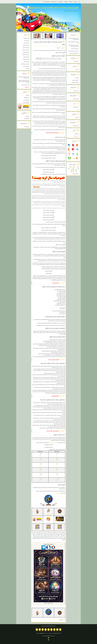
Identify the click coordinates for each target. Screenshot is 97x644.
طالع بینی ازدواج (75, 99)
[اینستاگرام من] (51, 629)
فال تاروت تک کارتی (26, 45)
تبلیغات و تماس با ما (46, 1)
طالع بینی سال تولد (75, 173)
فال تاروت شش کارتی (25, 54)
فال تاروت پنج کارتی (26, 52)
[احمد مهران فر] (60, 36)
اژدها (40, 456)
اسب (57, 471)
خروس (40, 466)
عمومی (59, 619)
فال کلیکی (76, 117)
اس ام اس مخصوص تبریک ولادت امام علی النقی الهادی (73, 38)
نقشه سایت (44, 636)
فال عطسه (27, 116)
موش (40, 471)
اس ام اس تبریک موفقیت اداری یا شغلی (73, 42)
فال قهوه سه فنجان (75, 80)
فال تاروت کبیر (26, 40)
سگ (40, 481)
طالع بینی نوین (27, 118)
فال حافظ (75, 1)
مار (56, 456)
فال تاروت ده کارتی (26, 59)
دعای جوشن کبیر (75, 107)
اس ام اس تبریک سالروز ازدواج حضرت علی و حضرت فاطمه (74, 45)
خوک (40, 461)
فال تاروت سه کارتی (26, 47)
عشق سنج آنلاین (75, 125)
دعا (77, 109)
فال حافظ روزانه (26, 97)
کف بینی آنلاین (76, 90)
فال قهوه (77, 78)
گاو (56, 461)
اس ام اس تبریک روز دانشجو (74, 53)
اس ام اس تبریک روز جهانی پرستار (73, 51)
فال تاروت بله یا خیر (26, 66)
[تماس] (48, 629)
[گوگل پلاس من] (43, 629)
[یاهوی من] (60, 629)
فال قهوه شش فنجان (75, 82)
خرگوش (57, 481)
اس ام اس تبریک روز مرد (74, 48)
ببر (56, 476)
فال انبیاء (76, 69)
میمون (40, 476)
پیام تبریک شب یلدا (26, 102)
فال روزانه (65, 1)
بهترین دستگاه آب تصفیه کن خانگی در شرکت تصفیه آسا (24, 77)
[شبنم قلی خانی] (37, 36)
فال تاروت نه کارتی (26, 57)
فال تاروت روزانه (26, 38)
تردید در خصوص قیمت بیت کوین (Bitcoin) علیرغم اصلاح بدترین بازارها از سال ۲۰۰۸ (24, 81)
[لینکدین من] (37, 629)
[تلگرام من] (57, 629)
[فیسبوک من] (54, 629)
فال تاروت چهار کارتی (25, 50)
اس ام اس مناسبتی (54, 1)
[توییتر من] (45, 629)
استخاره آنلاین (60, 1)
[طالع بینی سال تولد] (73, 170)
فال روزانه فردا (26, 126)
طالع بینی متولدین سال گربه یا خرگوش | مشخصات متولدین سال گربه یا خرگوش (53, 7)
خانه (79, 1)
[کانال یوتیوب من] (40, 629)
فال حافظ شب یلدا (26, 100)
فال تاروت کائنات (26, 43)
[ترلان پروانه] (48, 36)
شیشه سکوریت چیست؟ (25, 85)
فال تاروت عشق (26, 61)
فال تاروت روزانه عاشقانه (25, 64)
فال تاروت (70, 1)
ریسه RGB (76, 134)
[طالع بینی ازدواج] (48, 499)
